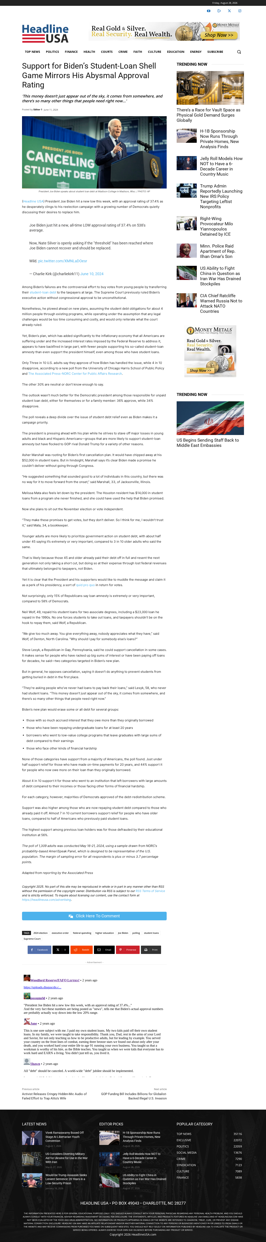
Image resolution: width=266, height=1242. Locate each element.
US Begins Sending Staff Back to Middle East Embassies (208, 443)
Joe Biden (123, 932)
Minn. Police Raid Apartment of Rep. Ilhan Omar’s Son (218, 251)
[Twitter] (229, 11)
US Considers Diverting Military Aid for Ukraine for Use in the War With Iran (67, 1158)
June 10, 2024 (91, 274)
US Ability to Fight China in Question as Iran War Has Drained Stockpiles (220, 276)
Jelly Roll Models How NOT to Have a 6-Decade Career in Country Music (221, 166)
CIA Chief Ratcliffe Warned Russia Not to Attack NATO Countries (221, 303)
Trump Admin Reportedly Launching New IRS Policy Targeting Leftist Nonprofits (221, 196)
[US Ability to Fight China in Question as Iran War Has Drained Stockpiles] (187, 273)
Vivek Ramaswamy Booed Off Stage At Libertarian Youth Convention (65, 1136)
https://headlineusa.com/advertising (46, 899)
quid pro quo (85, 585)
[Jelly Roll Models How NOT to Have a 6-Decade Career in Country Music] (187, 163)
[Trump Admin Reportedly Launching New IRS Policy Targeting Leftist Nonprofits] (187, 191)
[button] (239, 52)
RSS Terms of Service (150, 891)
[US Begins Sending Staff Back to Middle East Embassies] (210, 418)
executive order (60, 932)
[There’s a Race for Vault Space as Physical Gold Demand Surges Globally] (210, 88)
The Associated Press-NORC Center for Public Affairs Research (75, 374)
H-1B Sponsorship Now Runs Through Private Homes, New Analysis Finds (219, 139)
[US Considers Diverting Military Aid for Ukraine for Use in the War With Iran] (32, 1159)
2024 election (40, 932)
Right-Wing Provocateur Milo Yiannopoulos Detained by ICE (216, 226)
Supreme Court (32, 938)
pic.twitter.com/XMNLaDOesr (62, 261)
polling (136, 932)
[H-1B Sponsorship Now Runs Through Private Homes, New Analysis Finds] (187, 136)
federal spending (82, 932)
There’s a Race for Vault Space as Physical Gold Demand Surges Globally (208, 115)
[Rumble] (219, 11)
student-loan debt (43, 292)
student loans (151, 932)
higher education (104, 932)
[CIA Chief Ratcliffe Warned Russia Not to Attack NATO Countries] (187, 300)
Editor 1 (37, 109)
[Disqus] (94, 1025)
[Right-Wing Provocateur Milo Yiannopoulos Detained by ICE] (187, 223)
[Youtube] (208, 11)
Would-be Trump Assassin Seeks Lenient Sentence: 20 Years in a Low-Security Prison (66, 1179)
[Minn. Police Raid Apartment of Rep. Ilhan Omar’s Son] (187, 251)
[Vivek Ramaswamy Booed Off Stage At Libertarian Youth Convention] (32, 1138)
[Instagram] (240, 11)
